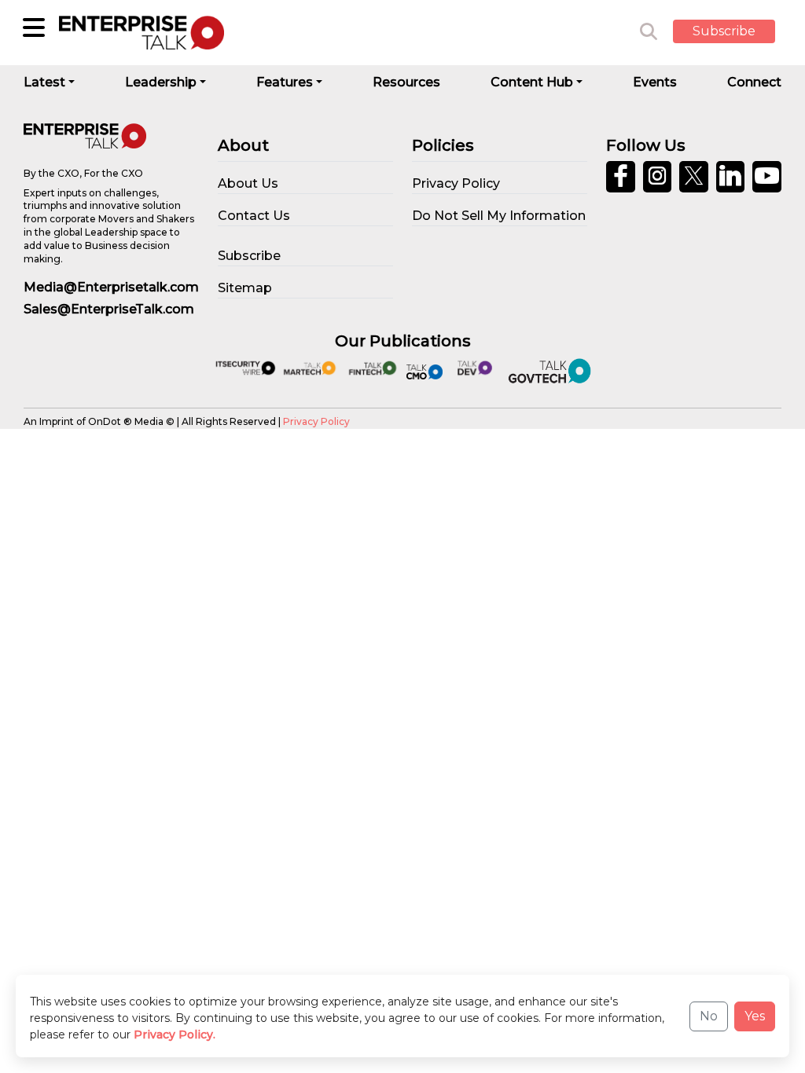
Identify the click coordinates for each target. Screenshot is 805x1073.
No (709, 1016)
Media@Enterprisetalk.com (111, 287)
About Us (248, 183)
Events (655, 82)
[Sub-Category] (34, 27)
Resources (406, 82)
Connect (754, 82)
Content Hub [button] (532, 82)
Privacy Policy (316, 421)
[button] (736, 32)
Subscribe (724, 31)
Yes (754, 1016)
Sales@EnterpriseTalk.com (109, 309)
